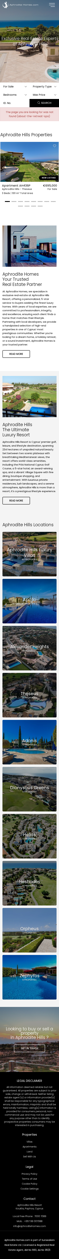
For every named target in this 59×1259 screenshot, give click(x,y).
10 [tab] (26, 207)
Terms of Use (29, 1178)
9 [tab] (19, 207)
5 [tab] (32, 202)
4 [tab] (26, 202)
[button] (15, 86)
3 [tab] (19, 202)
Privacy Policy (29, 1174)
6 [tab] (39, 202)
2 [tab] (13, 202)
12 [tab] (39, 207)
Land (29, 1151)
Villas (29, 1141)
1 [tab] (6, 202)
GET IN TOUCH (29, 1048)
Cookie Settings (29, 1188)
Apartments (30, 1146)
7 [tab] (46, 202)
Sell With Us (29, 1156)
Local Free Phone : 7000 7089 (29, 1216)
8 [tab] (52, 202)
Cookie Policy (29, 1183)
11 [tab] (32, 207)
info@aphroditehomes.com (29, 1226)
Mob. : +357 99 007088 (29, 1221)
